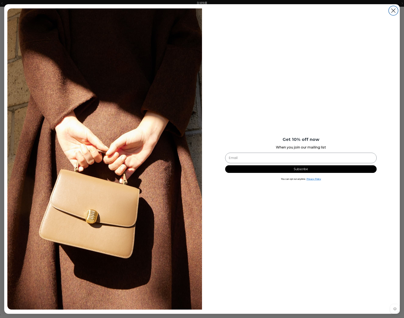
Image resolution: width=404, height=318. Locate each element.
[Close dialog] (393, 10)
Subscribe (301, 169)
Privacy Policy (314, 179)
